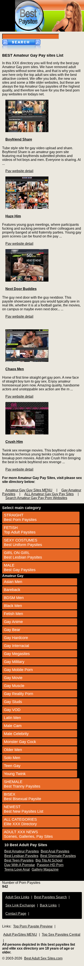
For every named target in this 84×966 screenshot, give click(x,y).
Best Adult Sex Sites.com (43, 958)
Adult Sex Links (17, 897)
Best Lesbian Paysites (21, 856)
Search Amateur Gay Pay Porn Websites (36, 498)
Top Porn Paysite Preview (33, 926)
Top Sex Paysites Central (61, 934)
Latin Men (12, 718)
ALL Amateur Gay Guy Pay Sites (49, 494)
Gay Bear (12, 630)
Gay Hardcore (16, 638)
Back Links (48, 905)
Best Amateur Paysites (21, 851)
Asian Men (13, 582)
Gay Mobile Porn (18, 670)
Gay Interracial (16, 646)
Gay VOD (12, 710)
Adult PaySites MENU (20, 934)
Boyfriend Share (18, 139)
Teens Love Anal (17, 869)
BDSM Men (14, 598)
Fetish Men (13, 614)
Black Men (13, 606)
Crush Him (14, 442)
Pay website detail (19, 171)
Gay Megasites (17, 654)
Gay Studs (13, 702)
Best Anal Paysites (55, 851)
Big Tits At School (49, 860)
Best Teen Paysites (19, 860)
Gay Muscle (14, 686)
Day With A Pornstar (19, 865)
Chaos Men (14, 369)
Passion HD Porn (50, 865)
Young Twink (15, 774)
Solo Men (12, 758)
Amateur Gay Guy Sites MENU (28, 490)
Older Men (13, 750)
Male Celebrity (16, 734)
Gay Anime (13, 622)
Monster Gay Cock (20, 742)
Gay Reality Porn (18, 694)
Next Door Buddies (21, 289)
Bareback (12, 590)
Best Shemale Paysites (58, 856)
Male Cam (13, 726)
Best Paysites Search (50, 897)
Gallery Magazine (45, 869)
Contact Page (15, 913)
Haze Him (13, 216)
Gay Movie (13, 678)
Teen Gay (12, 766)
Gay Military (14, 662)
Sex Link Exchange (20, 905)
